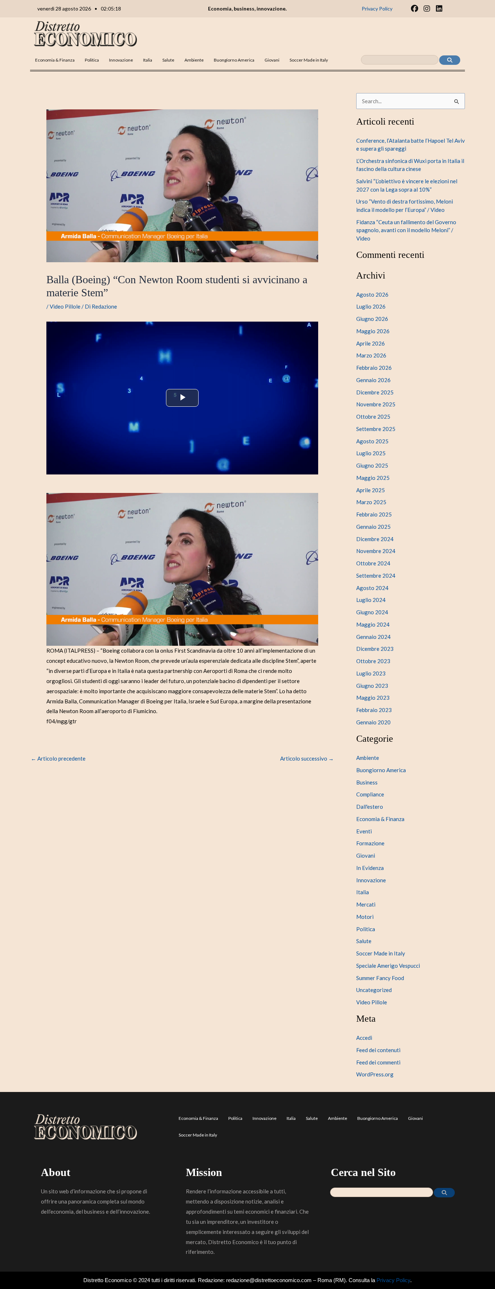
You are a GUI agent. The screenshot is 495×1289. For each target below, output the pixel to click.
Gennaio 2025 (373, 526)
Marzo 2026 (371, 355)
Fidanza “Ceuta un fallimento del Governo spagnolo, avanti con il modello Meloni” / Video (406, 230)
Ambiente (194, 60)
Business (367, 782)
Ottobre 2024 (373, 563)
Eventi (364, 831)
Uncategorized (374, 990)
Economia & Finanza (55, 60)
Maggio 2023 (373, 697)
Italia (147, 60)
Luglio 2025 (371, 453)
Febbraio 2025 (374, 514)
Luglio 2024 (371, 600)
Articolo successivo (307, 758)
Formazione (370, 843)
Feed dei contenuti (378, 1050)
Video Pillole (65, 306)
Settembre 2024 (375, 575)
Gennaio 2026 (373, 380)
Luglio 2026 (371, 306)
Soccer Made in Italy (309, 60)
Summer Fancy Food (380, 978)
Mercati (365, 904)
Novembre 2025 (375, 404)
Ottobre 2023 (373, 661)
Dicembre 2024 (375, 539)
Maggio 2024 (373, 624)
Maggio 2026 (373, 331)
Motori (365, 916)
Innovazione (121, 60)
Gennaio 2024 (373, 636)
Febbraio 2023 (374, 710)
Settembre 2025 (375, 429)
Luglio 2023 (371, 673)
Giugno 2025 (372, 465)
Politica (92, 60)
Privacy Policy (393, 1280)
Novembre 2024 (375, 551)
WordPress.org (375, 1074)
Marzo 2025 (371, 502)
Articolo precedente (58, 758)
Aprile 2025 (370, 490)
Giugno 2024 (372, 612)
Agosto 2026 (372, 294)
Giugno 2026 (372, 318)
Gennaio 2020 (373, 722)
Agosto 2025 (372, 441)
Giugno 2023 (372, 685)
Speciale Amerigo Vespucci (388, 965)
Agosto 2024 (372, 588)
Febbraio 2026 (374, 367)
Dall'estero (369, 806)
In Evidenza (370, 868)
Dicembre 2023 (375, 648)
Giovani (272, 60)
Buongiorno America (234, 60)
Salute (168, 60)
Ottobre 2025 (373, 416)
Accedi (364, 1037)
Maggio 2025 (373, 477)
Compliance (370, 794)
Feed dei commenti (378, 1062)
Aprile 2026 (370, 343)
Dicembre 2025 (375, 392)
